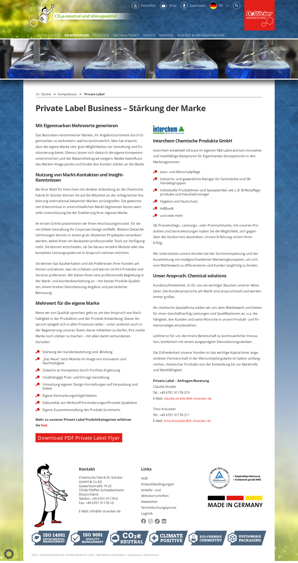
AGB (144, 478)
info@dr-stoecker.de (105, 511)
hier (44, 425)
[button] (9, 554)
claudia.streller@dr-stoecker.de (188, 398)
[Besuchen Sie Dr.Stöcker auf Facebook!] (143, 521)
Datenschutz (151, 555)
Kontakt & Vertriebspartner (201, 35)
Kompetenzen (76, 35)
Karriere (166, 35)
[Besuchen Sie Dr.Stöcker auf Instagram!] (150, 521)
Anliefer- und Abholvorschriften (155, 493)
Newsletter (149, 501)
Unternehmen (48, 35)
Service (149, 35)
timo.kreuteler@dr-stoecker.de (187, 421)
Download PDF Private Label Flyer (79, 437)
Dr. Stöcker (43, 94)
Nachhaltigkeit (126, 35)
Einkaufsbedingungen (157, 484)
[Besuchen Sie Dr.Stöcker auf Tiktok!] (157, 521)
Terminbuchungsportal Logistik (158, 510)
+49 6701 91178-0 (104, 498)
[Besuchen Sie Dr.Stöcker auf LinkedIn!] (164, 521)
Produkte (101, 35)
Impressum (134, 555)
